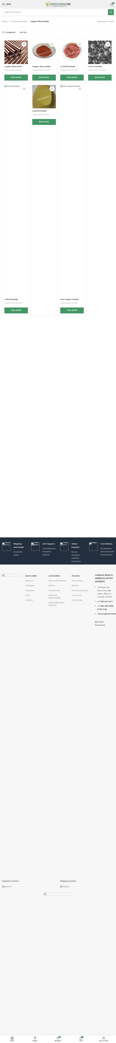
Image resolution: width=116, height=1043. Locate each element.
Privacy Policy (77, 580)
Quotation (29, 590)
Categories (10, 32)
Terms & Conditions (80, 590)
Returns (75, 585)
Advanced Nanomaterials (55, 597)
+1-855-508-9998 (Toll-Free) (105, 608)
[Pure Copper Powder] (72, 191)
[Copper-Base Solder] (44, 52)
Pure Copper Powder (69, 299)
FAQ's (27, 595)
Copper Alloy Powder (13, 70)
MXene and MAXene (57, 580)
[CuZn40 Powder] (44, 96)
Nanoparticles (54, 590)
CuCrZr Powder (95, 66)
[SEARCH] (111, 12)
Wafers (51, 585)
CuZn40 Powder (39, 111)
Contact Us (76, 595)
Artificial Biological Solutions (56, 604)
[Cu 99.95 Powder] (72, 52)
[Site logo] (58, 4)
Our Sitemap (77, 600)
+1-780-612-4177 (105, 601)
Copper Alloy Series (13, 66)
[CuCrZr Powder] (100, 52)
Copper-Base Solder (41, 66)
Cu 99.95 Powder (67, 66)
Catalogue (29, 585)
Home (4, 21)
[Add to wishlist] (24, 44)
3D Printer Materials (18, 21)
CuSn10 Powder (11, 299)
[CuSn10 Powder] (16, 191)
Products (29, 600)
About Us (29, 580)
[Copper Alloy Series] (16, 52)
